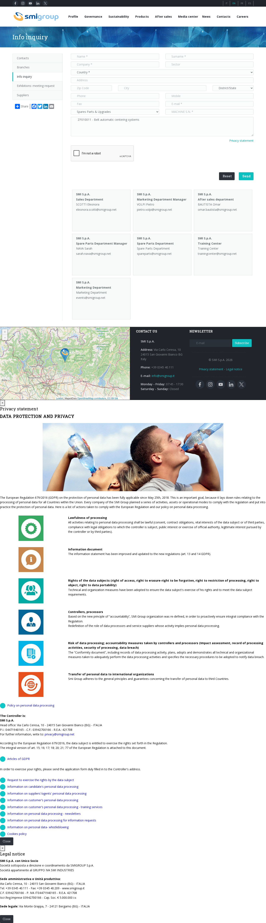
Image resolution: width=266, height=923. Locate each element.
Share (24, 106)
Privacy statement (241, 141)
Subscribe (242, 343)
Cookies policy (17, 834)
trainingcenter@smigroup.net (217, 254)
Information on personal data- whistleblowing (38, 827)
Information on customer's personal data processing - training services (54, 807)
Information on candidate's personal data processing (42, 787)
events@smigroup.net (90, 298)
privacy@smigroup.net (59, 734)
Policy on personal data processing (30, 705)
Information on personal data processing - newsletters (44, 814)
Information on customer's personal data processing (42, 800)
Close (7, 841)
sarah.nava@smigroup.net (93, 254)
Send (247, 176)
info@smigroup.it (163, 376)
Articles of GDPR (18, 759)
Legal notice (234, 369)
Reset (227, 176)
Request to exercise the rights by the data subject (40, 780)
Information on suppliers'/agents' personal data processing (46, 793)
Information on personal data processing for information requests (51, 820)
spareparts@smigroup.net (154, 254)
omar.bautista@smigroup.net (217, 210)
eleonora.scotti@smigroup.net (96, 210)
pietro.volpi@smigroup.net (154, 210)
